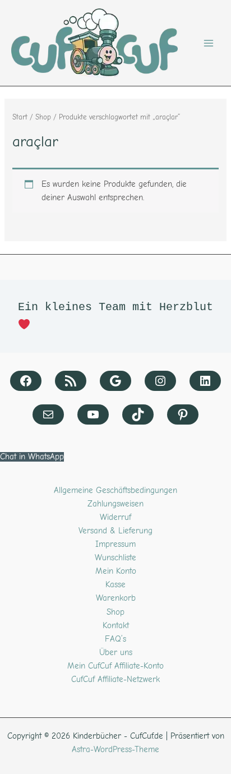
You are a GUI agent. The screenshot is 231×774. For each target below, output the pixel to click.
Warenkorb (116, 598)
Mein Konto (115, 571)
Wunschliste (115, 558)
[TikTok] (138, 414)
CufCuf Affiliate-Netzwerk (115, 679)
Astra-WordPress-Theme (115, 749)
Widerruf (115, 517)
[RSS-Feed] (70, 381)
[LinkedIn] (205, 381)
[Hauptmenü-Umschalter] (208, 42)
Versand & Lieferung (115, 531)
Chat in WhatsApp (32, 457)
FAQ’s (115, 639)
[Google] (115, 381)
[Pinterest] (182, 414)
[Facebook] (25, 381)
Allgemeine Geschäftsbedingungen (115, 490)
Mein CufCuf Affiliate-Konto (115, 666)
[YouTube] (93, 414)
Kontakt (116, 625)
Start (19, 117)
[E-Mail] (48, 414)
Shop (43, 117)
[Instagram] (160, 381)
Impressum (115, 544)
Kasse (115, 584)
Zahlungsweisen (115, 504)
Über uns (115, 652)
